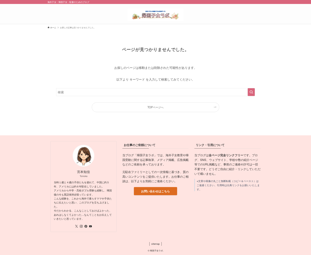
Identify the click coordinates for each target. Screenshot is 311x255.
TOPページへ (155, 107)
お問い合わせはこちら (155, 191)
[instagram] (81, 226)
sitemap (155, 243)
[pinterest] (86, 226)
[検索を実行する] (251, 92)
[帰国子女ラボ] (155, 14)
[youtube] (90, 226)
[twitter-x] (76, 226)
